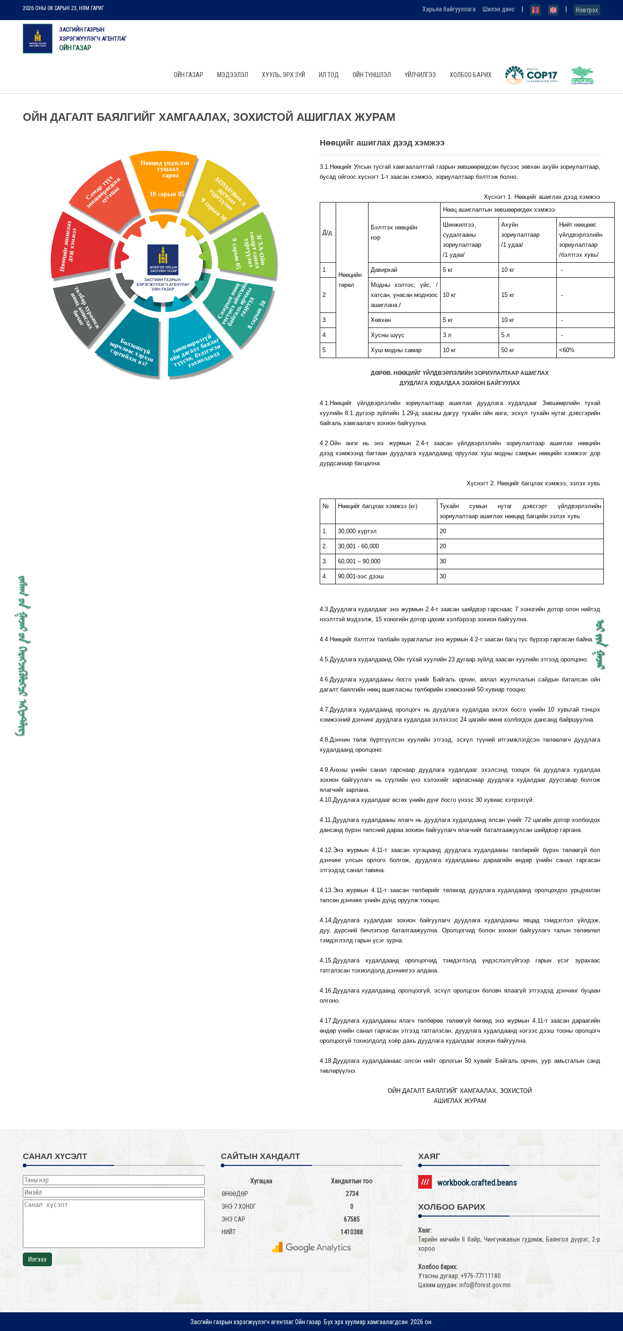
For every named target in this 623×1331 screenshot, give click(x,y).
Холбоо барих (471, 74)
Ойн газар (188, 74)
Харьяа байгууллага (449, 9)
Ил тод (329, 74)
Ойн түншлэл (372, 74)
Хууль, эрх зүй (283, 74)
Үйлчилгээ (420, 74)
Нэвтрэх (587, 10)
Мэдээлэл (232, 74)
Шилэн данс (499, 9)
